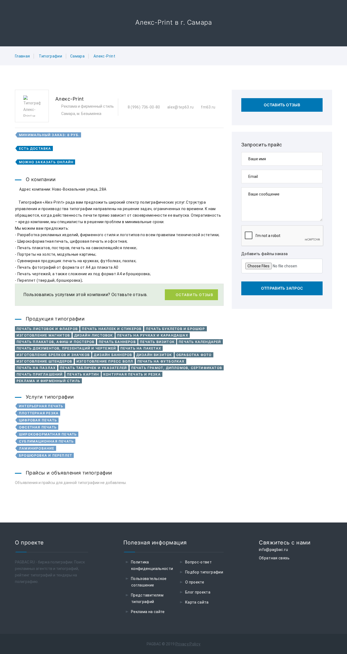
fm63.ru (208, 107)
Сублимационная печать (46, 441)
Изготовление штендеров (44, 361)
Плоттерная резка (39, 413)
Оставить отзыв (194, 295)
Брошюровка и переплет (45, 455)
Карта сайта (197, 602)
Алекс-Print (104, 56)
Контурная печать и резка (132, 374)
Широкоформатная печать (48, 434)
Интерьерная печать (41, 406)
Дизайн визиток (154, 355)
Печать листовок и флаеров (47, 329)
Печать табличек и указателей (93, 368)
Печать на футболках (161, 361)
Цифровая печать (38, 420)
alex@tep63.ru (180, 107)
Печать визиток (157, 342)
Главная (22, 56)
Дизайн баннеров (113, 355)
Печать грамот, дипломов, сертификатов (176, 368)
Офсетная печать (38, 427)
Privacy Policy (188, 644)
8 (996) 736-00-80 (143, 107)
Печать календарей (200, 342)
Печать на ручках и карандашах (152, 335)
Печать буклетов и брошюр (175, 329)
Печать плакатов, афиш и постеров (55, 342)
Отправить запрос (282, 288)
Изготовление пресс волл (104, 361)
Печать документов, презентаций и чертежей (66, 348)
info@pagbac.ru (273, 549)
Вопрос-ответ (198, 562)
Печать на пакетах (140, 348)
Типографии (50, 56)
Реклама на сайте (148, 612)
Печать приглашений (40, 374)
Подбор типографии (204, 572)
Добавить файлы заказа (264, 254)
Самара (77, 56)
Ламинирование (36, 448)
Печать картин (83, 374)
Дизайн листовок (93, 335)
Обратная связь (274, 558)
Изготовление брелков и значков (53, 355)
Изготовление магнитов (43, 335)
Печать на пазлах (36, 368)
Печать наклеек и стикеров (112, 329)
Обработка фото (194, 355)
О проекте (194, 582)
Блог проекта (197, 592)
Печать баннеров (117, 342)
